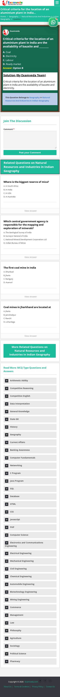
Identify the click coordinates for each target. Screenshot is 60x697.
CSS (11, 511)
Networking (15, 465)
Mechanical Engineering (21, 561)
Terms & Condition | (22, 686)
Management (15, 615)
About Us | (8, 686)
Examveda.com (31, 681)
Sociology (14, 645)
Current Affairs (16, 442)
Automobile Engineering (21, 584)
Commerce (14, 607)
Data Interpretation (19, 403)
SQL (11, 488)
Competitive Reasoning (20, 388)
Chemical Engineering (20, 576)
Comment (8, 129)
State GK (13, 419)
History (12, 426)
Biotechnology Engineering (22, 591)
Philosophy (14, 630)
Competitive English (19, 396)
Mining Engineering (18, 599)
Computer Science (18, 534)
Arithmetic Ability (18, 380)
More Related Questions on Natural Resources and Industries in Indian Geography (29, 350)
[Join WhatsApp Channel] (53, 22)
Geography (34, 97)
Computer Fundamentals (21, 457)
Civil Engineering (17, 568)
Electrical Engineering (19, 553)
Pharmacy (14, 661)
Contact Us (50, 686)
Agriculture (14, 638)
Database (13, 496)
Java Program (16, 480)
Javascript (14, 519)
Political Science (17, 653)
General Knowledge (18, 411)
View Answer (30, 210)
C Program (14, 473)
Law (11, 622)
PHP (11, 527)
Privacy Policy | (38, 686)
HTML (12, 504)
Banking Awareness (19, 450)
